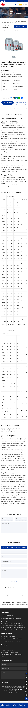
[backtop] (26, 695)
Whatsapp (8, 705)
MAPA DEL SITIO (8, 691)
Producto (9, 13)
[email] (26, 677)
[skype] (26, 684)
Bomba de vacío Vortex (7, 22)
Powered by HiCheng (12, 689)
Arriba (25, 705)
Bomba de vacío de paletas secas (6, 26)
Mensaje (14, 705)
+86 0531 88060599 (8, 615)
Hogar (4, 13)
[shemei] (26, 691)
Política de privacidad (19, 691)
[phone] (26, 681)
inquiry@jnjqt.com (2, 1)
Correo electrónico (2, 706)
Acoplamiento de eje (20, 13)
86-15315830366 (5, 1)
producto (20, 705)
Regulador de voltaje (6, 30)
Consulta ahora (7, 103)
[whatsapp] (26, 688)
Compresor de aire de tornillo (20, 22)
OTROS (16, 30)
